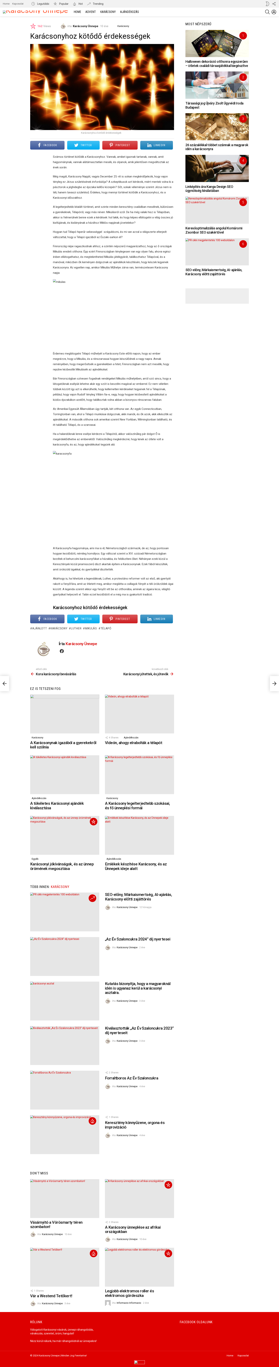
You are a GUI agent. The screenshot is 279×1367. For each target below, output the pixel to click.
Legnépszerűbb (92, 1121)
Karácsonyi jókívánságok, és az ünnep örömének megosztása (62, 866)
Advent (90, 12)
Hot (80, 3)
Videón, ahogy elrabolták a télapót (133, 742)
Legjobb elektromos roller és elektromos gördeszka (129, 1293)
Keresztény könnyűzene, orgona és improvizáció (135, 1124)
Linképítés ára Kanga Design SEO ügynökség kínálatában (209, 189)
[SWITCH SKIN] (267, 4)
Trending (97, 3)
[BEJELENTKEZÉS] (274, 12)
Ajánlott (39, 628)
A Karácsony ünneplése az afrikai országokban (133, 1229)
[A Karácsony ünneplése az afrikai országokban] (139, 1198)
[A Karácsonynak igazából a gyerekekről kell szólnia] (64, 714)
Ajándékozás (129, 12)
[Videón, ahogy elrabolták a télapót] (139, 714)
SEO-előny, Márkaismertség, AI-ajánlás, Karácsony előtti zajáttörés (138, 896)
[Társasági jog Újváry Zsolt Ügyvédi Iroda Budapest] (217, 85)
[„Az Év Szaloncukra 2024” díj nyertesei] (64, 956)
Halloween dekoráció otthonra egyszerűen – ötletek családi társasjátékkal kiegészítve (216, 64)
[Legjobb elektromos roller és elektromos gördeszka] (139, 1267)
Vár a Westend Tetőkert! (51, 1296)
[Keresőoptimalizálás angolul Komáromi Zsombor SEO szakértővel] (217, 210)
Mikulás (91, 628)
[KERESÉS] (267, 12)
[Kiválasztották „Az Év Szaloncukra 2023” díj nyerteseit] (64, 1045)
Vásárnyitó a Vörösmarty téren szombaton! (56, 1224)
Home (6, 3)
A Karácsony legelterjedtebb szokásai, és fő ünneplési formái (137, 805)
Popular (64, 3)
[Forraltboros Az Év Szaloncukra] (64, 1090)
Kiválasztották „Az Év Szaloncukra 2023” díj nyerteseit (139, 1030)
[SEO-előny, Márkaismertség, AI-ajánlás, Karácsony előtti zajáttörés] (64, 912)
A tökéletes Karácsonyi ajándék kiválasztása (57, 805)
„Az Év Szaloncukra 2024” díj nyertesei (137, 939)
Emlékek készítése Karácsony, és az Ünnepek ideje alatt (136, 866)
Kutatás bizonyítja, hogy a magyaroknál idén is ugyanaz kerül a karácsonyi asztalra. (137, 988)
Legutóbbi (43, 3)
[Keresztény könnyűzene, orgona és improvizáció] (64, 1134)
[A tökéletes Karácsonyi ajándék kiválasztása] (64, 774)
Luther (76, 628)
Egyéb (35, 858)
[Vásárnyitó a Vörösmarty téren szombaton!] (64, 1198)
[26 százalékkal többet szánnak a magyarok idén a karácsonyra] (217, 126)
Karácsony (108, 12)
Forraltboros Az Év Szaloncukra (131, 1078)
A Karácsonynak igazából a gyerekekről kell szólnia (63, 745)
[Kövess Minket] (274, 4)
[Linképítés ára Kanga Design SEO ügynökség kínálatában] (217, 168)
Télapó (106, 628)
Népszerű (93, 821)
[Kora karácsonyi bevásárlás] (4, 683)
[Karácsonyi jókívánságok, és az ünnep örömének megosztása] (64, 835)
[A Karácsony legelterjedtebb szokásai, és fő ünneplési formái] (139, 774)
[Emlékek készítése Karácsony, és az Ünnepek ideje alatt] (139, 835)
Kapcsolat (18, 3)
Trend (92, 898)
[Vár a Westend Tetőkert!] (64, 1267)
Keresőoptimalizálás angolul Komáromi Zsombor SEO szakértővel (213, 230)
